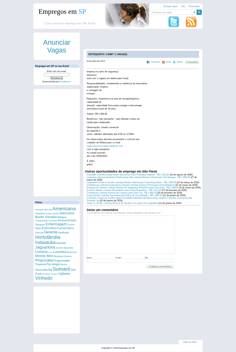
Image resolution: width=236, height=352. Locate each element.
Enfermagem (56, 224)
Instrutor (61, 243)
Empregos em (62, 11)
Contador (52, 220)
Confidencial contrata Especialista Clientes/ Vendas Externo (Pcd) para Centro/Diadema (131, 185)
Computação (41, 220)
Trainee (46, 274)
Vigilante (64, 273)
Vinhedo (43, 278)
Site (146, 258)
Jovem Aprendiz (64, 248)
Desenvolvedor (67, 220)
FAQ (183, 6)
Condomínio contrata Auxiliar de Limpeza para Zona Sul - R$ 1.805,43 (122, 192)
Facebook (155, 62)
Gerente (50, 232)
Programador (61, 260)
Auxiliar (55, 213)
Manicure (72, 252)
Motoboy (58, 256)
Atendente (40, 213)
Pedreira (68, 256)
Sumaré (61, 269)
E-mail (119, 258)
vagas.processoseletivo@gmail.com (105, 146)
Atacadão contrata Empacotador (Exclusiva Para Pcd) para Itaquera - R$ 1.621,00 (128, 174)
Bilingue (62, 217)
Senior (63, 264)
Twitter (180, 62)
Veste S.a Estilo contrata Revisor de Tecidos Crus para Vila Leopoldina (122, 203)
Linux (50, 252)
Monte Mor (44, 256)
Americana (64, 208)
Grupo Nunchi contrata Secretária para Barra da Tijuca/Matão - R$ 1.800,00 (124, 195)
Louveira (59, 252)
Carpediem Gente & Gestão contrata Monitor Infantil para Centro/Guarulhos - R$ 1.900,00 (131, 182)
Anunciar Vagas (56, 46)
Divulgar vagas (170, 6)
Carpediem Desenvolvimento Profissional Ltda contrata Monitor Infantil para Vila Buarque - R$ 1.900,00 (138, 177)
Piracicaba (44, 260)
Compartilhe (192, 62)
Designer (40, 224)
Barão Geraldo (46, 217)
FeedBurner (65, 81)
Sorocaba (41, 269)
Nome (90, 258)
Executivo (49, 228)
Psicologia (53, 264)
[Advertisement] (146, 40)
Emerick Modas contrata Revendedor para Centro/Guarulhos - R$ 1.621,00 (124, 190)
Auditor (49, 214)
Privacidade (194, 6)
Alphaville (48, 210)
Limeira (41, 252)
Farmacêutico (65, 228)
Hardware (63, 232)
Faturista (39, 233)
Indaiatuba (45, 242)
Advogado (39, 210)
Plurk (168, 62)
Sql (50, 269)
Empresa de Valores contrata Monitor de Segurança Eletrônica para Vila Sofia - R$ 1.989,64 (133, 187)
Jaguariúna (45, 247)
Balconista (67, 213)
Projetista (40, 264)
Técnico (54, 274)
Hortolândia (47, 237)
